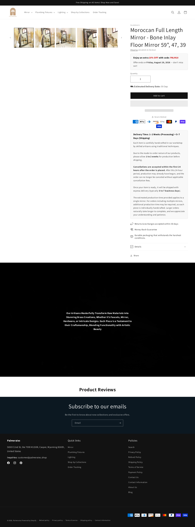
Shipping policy (86, 520)
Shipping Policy (135, 462)
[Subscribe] (120, 423)
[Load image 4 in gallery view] (87, 37)
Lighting (71, 457)
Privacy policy (57, 520)
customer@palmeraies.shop (32, 457)
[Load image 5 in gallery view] (108, 37)
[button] (159, 103)
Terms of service (72, 520)
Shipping (134, 50)
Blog (130, 492)
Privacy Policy (134, 452)
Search (131, 447)
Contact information (102, 520)
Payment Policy (135, 472)
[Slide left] (10, 38)
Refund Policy (134, 457)
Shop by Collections (77, 462)
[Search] (173, 12)
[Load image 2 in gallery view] (45, 37)
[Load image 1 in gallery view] (24, 37)
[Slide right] (121, 38)
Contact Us (133, 477)
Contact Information (137, 482)
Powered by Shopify (29, 520)
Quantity (133, 73)
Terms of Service (135, 467)
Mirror (71, 447)
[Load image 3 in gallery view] (66, 37)
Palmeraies (17, 520)
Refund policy (44, 520)
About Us (132, 487)
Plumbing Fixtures (76, 452)
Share (136, 255)
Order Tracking (74, 467)
